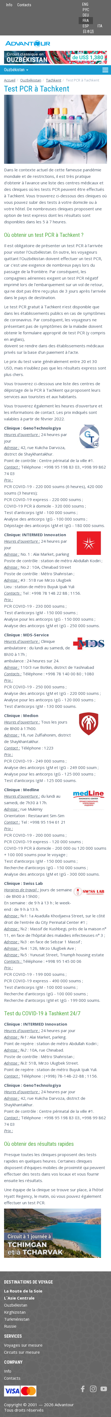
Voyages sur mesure (23, 1345)
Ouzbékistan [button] (15, 69)
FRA (86, 20)
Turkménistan (16, 1319)
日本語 (88, 31)
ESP (86, 26)
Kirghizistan (15, 1312)
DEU (86, 15)
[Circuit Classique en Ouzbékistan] (55, 50)
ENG (85, 4)
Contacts (24, 5)
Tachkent (53, 80)
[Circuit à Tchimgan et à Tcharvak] (52, 1235)
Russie (10, 1326)
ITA (100, 26)
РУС (86, 10)
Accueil (9, 80)
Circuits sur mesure (22, 1352)
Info (9, 5)
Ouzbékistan (30, 80)
